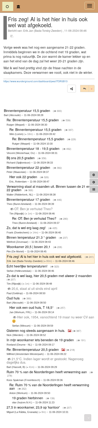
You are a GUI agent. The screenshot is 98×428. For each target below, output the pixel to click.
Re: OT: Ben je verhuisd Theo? (34, 218)
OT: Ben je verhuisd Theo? (33, 208)
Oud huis (14, 298)
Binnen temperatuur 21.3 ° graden (32, 237)
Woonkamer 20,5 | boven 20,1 (29, 246)
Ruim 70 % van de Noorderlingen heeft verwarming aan (47, 372)
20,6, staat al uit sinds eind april (34, 288)
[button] (71, 88)
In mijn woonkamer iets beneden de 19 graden (41, 340)
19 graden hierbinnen (28, 398)
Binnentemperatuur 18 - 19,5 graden (33, 148)
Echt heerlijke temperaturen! (27, 266)
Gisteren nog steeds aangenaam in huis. (36, 330)
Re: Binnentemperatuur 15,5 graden (33, 120)
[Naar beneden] (87, 417)
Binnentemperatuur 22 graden (29, 167)
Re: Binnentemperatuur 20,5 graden (33, 349)
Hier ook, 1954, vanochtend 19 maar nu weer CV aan (55, 317)
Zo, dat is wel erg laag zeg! (26, 227)
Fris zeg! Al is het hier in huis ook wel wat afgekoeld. (45, 256)
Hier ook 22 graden (23, 176)
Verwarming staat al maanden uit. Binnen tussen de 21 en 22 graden (48, 188)
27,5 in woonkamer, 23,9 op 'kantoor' (34, 407)
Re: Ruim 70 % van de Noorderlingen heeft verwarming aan (49, 387)
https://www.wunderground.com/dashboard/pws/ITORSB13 (35, 81)
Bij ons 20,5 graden (21, 158)
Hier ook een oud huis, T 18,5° (31, 307)
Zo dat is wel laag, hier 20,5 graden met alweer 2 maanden (50, 275)
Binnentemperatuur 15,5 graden (27, 110)
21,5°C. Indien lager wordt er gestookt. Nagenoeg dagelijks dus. (45, 361)
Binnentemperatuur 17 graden (29, 199)
